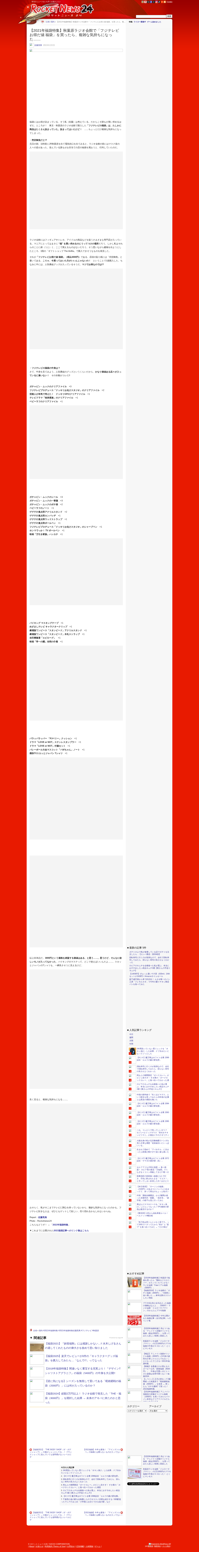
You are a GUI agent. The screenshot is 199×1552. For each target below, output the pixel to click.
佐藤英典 (38, 45)
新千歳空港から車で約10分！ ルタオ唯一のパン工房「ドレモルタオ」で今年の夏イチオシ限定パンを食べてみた (149, 981)
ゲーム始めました (154, 22)
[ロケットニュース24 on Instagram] (156, 2)
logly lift (120, 1337)
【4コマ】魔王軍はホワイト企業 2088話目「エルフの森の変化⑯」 (91, 1496)
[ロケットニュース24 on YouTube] (162, 2)
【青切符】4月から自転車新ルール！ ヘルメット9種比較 (152, 1214)
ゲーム (97, 1546)
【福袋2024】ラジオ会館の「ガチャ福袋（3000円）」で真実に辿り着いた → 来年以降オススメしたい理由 (157, 1294)
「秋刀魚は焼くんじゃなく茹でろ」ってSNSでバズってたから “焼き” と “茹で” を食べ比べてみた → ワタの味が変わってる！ (149, 1226)
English (169, 2)
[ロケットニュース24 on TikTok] (159, 2)
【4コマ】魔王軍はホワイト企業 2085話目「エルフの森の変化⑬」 (153, 1122)
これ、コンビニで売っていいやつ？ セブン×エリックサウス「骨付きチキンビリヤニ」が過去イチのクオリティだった (149, 1134)
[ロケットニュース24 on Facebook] (151, 2)
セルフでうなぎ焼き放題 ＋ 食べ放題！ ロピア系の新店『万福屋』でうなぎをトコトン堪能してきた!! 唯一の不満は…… (149, 1171)
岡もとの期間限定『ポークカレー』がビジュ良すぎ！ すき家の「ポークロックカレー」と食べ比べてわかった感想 (90, 1486)
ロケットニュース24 (61, 11)
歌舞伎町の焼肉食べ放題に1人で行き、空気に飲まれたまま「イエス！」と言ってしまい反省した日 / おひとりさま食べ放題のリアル (149, 1180)
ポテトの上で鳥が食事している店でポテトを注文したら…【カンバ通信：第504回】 (149, 953)
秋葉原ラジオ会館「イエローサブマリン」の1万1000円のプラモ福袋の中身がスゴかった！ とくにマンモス (157, 1345)
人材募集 (89, 1546)
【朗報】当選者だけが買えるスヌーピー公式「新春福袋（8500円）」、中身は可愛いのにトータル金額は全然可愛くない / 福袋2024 (156, 1371)
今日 (131, 1034)
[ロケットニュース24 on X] (148, 2)
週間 (131, 1037)
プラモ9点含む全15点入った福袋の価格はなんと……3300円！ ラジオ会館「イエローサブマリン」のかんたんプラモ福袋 (157, 1307)
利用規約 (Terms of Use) (55, 1546)
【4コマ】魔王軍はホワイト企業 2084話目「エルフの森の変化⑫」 (153, 1104)
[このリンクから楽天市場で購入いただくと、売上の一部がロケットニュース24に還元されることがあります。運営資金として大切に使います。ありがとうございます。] (145, 2)
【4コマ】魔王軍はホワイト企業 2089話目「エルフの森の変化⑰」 (91, 1476)
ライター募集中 (140, 22)
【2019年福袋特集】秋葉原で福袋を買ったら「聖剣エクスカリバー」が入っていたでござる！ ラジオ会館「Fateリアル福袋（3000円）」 (156, 1283)
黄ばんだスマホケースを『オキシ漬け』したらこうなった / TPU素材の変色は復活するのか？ (153, 1206)
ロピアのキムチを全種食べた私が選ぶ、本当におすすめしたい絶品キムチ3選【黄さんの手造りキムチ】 (90, 1491)
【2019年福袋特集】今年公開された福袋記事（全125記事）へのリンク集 (157, 1318)
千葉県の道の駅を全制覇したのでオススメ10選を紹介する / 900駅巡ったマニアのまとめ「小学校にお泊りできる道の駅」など (91, 1500)
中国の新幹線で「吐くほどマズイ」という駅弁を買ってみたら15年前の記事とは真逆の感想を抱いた (153, 1097)
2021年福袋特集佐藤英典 (70, 1330)
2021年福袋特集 (60, 1224)
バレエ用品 (166, 1546)
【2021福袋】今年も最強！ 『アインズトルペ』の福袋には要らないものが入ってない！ (103, 1450)
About (31, 1546)
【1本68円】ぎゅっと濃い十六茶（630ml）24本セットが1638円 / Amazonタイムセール (149, 975)
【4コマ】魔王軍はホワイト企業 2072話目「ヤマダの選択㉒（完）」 (153, 1159)
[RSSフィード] (165, 2)
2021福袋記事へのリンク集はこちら (71, 1230)
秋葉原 (96, 1330)
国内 (41, 1330)
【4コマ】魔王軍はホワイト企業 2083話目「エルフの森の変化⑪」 (153, 1113)
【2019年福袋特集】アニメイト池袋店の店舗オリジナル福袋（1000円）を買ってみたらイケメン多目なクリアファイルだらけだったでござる (156, 1397)
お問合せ (71, 1546)
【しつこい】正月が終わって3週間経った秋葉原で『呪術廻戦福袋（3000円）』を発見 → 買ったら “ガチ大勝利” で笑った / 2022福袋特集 (157, 1384)
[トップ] (42, 21)
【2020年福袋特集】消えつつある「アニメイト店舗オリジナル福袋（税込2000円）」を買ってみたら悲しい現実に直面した (156, 1332)
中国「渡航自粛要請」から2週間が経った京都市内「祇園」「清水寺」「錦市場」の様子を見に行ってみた (153, 1197)
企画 (35, 1330)
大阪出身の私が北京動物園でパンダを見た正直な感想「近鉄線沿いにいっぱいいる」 (153, 1143)
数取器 (150, 1546)
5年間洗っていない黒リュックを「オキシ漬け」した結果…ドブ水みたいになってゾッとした (153, 1051)
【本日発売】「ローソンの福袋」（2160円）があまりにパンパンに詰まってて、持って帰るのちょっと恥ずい (153, 1189)
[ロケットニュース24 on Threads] (154, 2)
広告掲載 (80, 1546)
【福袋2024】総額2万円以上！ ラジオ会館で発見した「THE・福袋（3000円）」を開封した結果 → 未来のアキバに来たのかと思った (83, 1398)
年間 (131, 1044)
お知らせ (39, 1546)
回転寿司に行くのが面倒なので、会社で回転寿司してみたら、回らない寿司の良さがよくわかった (149, 959)
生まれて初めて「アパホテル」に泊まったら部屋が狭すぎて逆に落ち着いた (153, 1150)
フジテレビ (87, 1330)
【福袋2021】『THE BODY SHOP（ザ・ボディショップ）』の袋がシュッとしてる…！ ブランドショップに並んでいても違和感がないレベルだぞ (51, 1453)
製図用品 (157, 1546)
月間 (131, 1041)
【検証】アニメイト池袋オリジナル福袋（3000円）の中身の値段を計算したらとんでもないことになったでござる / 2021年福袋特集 (156, 1359)
